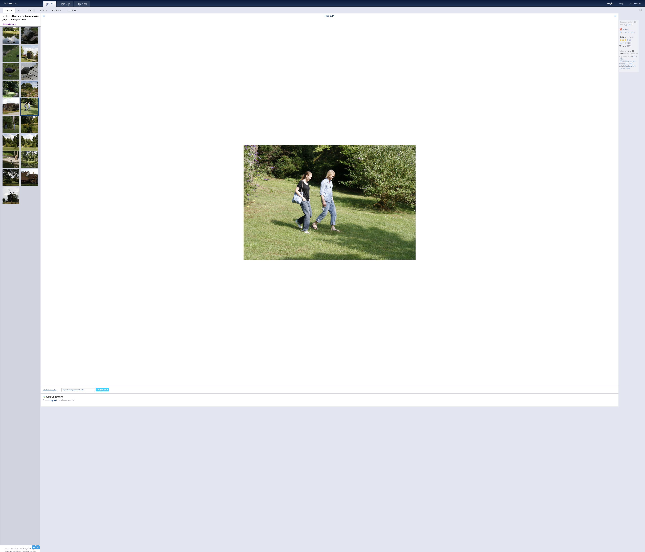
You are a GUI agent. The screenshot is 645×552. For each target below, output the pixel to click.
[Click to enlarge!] (330, 202)
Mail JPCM (71, 10)
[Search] (640, 10)
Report (625, 29)
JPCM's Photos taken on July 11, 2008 (627, 62)
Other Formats (628, 32)
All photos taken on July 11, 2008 (627, 67)
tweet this (102, 389)
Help (621, 3)
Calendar (30, 10)
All (19, 10)
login (53, 400)
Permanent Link (49, 389)
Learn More (635, 3)
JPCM (49, 4)
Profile (43, 10)
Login (610, 3)
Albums (9, 10)
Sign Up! (65, 4)
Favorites (56, 10)
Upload (82, 4)
